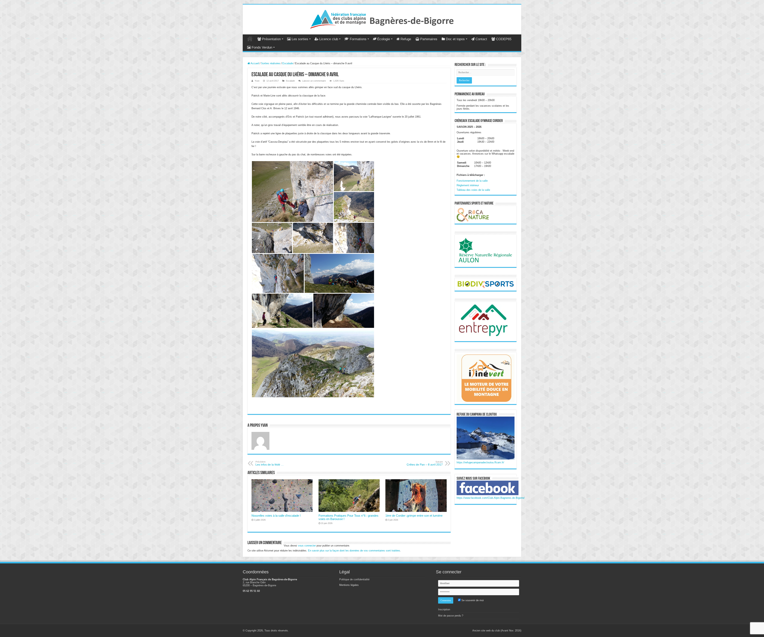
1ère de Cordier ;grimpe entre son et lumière (413, 515)
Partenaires (428, 39)
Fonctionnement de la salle (472, 180)
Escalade (287, 63)
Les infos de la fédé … (269, 463)
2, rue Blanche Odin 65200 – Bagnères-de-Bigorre (259, 584)
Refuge (406, 39)
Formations (358, 39)
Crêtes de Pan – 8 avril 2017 (425, 463)
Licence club (328, 39)
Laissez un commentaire (314, 81)
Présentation (271, 39)
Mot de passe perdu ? (450, 615)
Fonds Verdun (262, 47)
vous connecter (307, 545)
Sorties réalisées (270, 63)
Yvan (257, 81)
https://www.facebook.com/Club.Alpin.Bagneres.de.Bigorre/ (491, 497)
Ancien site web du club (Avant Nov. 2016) (496, 630)
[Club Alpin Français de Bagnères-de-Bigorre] (382, 18)
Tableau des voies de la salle (473, 189)
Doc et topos (455, 39)
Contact (481, 39)
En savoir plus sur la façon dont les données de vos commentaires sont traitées (354, 550)
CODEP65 (503, 39)
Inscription (444, 609)
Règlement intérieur (468, 185)
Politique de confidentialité (354, 579)
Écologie (383, 39)
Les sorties (300, 39)
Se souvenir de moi (472, 600)
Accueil (250, 38)
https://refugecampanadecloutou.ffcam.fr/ (480, 462)
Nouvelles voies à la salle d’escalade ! (276, 515)
